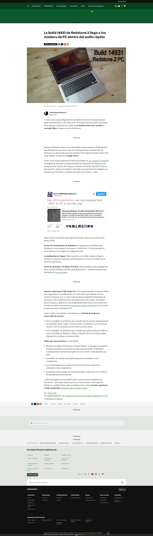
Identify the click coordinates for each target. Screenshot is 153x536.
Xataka (29, 498)
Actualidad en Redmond (48, 459)
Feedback (68, 404)
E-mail (68, 44)
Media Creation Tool (106, 443)
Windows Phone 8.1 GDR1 (33, 469)
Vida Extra (45, 500)
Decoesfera (103, 500)
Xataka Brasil (31, 522)
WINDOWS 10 (36, 6)
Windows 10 (64, 468)
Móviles (46, 455)
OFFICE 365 (73, 6)
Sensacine (59, 498)
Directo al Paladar (76, 498)
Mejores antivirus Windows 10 (48, 443)
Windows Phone (66, 455)
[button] (58, 112)
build (60, 404)
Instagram (116, 6)
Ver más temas (32, 475)
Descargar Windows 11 (92, 443)
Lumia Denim (48, 468)
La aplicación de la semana (32, 464)
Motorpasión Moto (91, 500)
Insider (76, 404)
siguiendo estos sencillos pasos (73, 388)
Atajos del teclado (64, 443)
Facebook (59, 44)
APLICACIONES (61, 6)
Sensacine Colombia (59, 523)
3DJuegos (44, 498)
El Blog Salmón (119, 498)
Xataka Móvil (31, 500)
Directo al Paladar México (76, 520)
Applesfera (30, 502)
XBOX (83, 6)
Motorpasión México (89, 520)
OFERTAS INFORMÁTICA (96, 6)
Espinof (58, 500)
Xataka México (31, 520)
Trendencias (103, 498)
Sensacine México (61, 520)
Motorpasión (89, 498)
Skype (83, 404)
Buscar (122, 482)
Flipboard (125, 6)
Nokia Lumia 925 (49, 463)
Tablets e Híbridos (32, 458)
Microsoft (52, 393)
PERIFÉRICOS (48, 6)
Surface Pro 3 (65, 463)
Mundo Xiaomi (31, 509)
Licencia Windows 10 (77, 443)
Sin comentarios (51, 44)
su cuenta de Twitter (98, 160)
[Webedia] (122, 1)
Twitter (122, 6)
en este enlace (61, 272)
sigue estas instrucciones (82, 305)
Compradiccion (104, 502)
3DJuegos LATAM (46, 520)
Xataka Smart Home (31, 505)
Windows (53, 404)
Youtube (119, 6)
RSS (99, 473)
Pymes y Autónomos (118, 500)
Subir (121, 489)
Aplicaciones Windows (65, 459)
